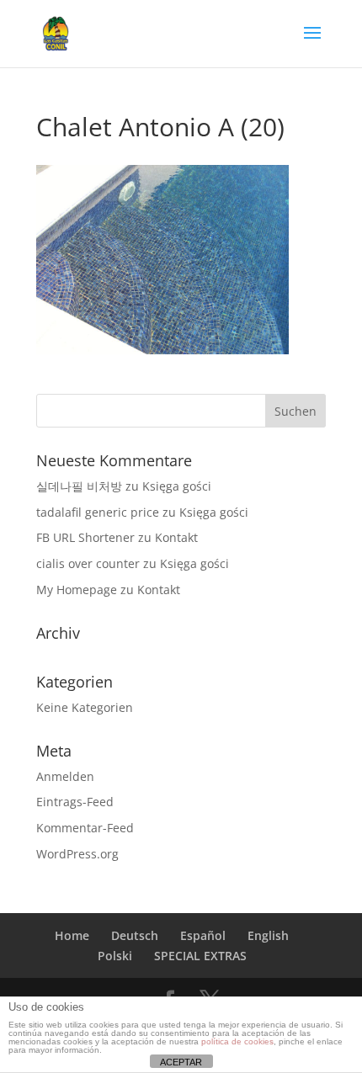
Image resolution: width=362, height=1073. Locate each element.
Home (72, 935)
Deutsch (134, 935)
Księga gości (176, 486)
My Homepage (76, 590)
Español (203, 935)
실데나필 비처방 (79, 486)
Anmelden (65, 776)
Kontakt (176, 537)
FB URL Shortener (85, 537)
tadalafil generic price (97, 512)
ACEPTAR (181, 1062)
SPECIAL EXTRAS (200, 956)
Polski (115, 956)
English (268, 935)
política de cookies (237, 1041)
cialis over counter (88, 563)
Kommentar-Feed (85, 828)
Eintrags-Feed (75, 802)
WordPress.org (77, 854)
